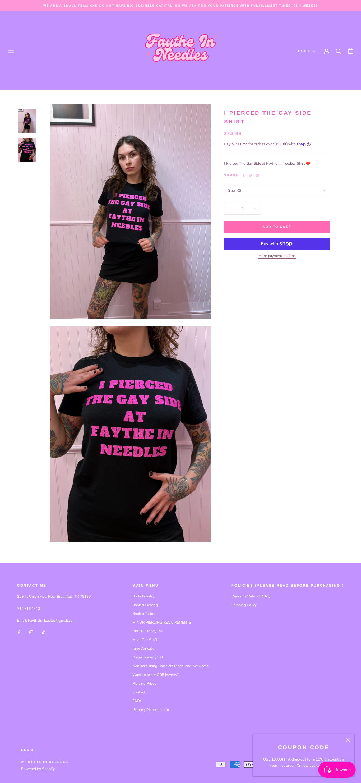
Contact (138, 692)
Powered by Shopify (38, 768)
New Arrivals (143, 648)
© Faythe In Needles (44, 762)
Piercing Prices (144, 683)
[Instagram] (31, 632)
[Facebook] (243, 175)
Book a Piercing (145, 604)
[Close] (348, 740)
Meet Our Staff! (145, 639)
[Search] (338, 51)
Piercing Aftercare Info (150, 709)
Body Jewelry (143, 596)
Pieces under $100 (147, 657)
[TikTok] (43, 632)
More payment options (277, 255)
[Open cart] (350, 51)
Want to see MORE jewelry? (155, 674)
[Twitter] (250, 175)
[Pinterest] (257, 175)
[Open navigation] (11, 51)
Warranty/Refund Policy (250, 596)
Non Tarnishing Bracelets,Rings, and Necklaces (170, 666)
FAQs (137, 700)
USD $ (304, 51)
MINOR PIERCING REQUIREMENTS (161, 622)
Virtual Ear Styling (147, 631)
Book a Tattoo (143, 613)
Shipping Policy (244, 604)
